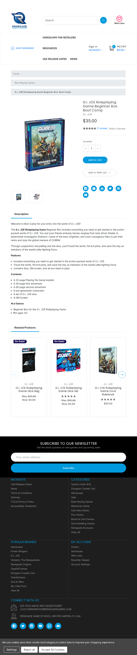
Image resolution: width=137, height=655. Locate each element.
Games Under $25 (81, 484)
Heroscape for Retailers (59, 37)
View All (15, 590)
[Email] (94, 188)
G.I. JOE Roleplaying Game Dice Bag (29, 389)
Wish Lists (119, 23)
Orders (75, 546)
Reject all (29, 649)
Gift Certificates (113, 4)
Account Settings (80, 564)
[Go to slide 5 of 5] (15, 374)
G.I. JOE (15, 555)
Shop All (75, 532)
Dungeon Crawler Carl (83, 488)
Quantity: (87, 141)
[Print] (102, 188)
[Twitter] (110, 188)
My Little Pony (18, 586)
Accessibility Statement (23, 506)
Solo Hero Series (80, 510)
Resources (50, 48)
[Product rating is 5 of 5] (89, 128)
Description (21, 214)
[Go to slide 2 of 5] (121, 374)
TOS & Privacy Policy (22, 501)
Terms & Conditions (21, 493)
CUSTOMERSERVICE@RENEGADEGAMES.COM (45, 609)
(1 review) (102, 128)
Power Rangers (19, 551)
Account (95, 48)
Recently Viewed (80, 560)
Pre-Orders (77, 514)
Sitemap (15, 497)
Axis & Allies (17, 581)
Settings (12, 649)
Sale (73, 497)
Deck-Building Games (83, 523)
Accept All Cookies (53, 649)
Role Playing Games (82, 501)
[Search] (103, 20)
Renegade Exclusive (82, 527)
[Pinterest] (118, 188)
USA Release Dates (55, 58)
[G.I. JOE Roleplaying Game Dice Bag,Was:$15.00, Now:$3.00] (29, 360)
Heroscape (77, 493)
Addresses (77, 551)
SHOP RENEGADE (24, 48)
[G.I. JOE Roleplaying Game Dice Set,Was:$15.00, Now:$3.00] (68, 360)
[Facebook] (86, 188)
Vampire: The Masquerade (25, 560)
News (73, 58)
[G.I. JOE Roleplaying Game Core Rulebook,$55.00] (108, 360)
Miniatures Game (80, 506)
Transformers (18, 577)
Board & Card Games (82, 519)
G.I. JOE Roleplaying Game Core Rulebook (108, 391)
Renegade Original (21, 564)
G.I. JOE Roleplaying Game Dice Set (68, 389)
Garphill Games (19, 568)
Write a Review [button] (117, 128)
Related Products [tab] (25, 327)
